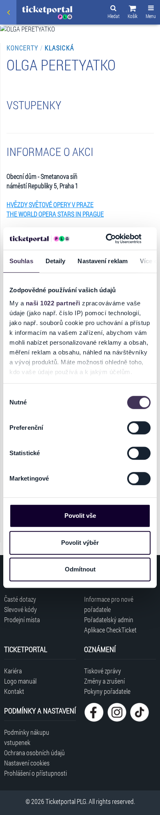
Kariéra (13, 670)
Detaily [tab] (56, 260)
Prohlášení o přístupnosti (35, 773)
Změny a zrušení (104, 681)
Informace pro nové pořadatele (108, 604)
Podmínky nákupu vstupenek (26, 737)
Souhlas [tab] (21, 260)
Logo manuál (20, 681)
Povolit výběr (80, 542)
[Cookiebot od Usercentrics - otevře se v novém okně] (107, 238)
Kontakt (14, 691)
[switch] (139, 427)
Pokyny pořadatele (107, 691)
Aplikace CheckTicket (110, 629)
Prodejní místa (22, 619)
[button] (132, 13)
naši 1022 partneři (53, 303)
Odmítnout (80, 569)
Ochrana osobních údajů (34, 752)
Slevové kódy (20, 609)
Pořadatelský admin (108, 619)
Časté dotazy (20, 599)
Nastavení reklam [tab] (103, 260)
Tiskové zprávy (102, 670)
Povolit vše (80, 515)
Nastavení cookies (27, 763)
